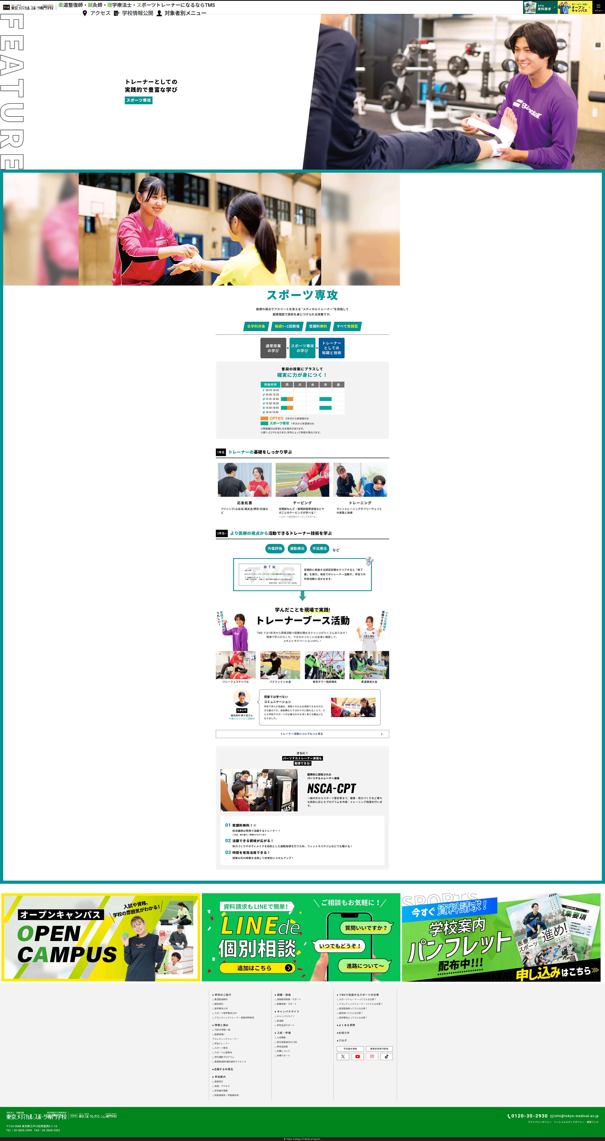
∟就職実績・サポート (286, 1004)
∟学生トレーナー (221, 1043)
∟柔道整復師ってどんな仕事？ (352, 1008)
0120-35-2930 (529, 1116)
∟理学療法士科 (220, 1008)
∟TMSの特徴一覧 (221, 1030)
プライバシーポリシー (540, 1122)
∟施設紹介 (217, 1081)
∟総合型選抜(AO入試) (286, 1042)
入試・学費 (284, 1032)
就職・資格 (284, 994)
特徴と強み (222, 1025)
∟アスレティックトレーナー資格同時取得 (233, 1017)
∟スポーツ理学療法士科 (224, 1013)
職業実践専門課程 (379, 1049)
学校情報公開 (137, 13)
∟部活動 (279, 1021)
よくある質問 (347, 1025)
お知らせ (344, 1032)
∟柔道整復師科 (220, 999)
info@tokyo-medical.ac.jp (576, 1116)
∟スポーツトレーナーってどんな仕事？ (356, 999)
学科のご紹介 (223, 994)
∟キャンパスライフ (284, 1016)
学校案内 (220, 1076)
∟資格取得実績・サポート (288, 999)
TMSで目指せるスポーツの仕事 (359, 994)
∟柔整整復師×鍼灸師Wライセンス (229, 1061)
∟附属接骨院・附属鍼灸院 (225, 1095)
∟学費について (282, 1051)
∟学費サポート (282, 1055)
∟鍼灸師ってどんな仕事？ (350, 1013)
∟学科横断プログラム (223, 1057)
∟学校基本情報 (220, 1090)
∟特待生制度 (281, 1046)
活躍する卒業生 (223, 1069)
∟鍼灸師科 (217, 1004)
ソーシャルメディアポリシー (569, 1122)
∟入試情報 (280, 1037)
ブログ (343, 1040)
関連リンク (593, 1122)
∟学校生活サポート (284, 1025)
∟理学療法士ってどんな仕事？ (352, 1017)
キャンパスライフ (288, 1011)
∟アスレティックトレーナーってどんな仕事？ (360, 1004)
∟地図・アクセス (221, 1086)
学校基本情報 (350, 1049)
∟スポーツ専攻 (220, 1048)
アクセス (100, 13)
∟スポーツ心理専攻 (222, 1052)
